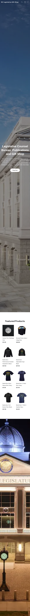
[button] (10, 2)
